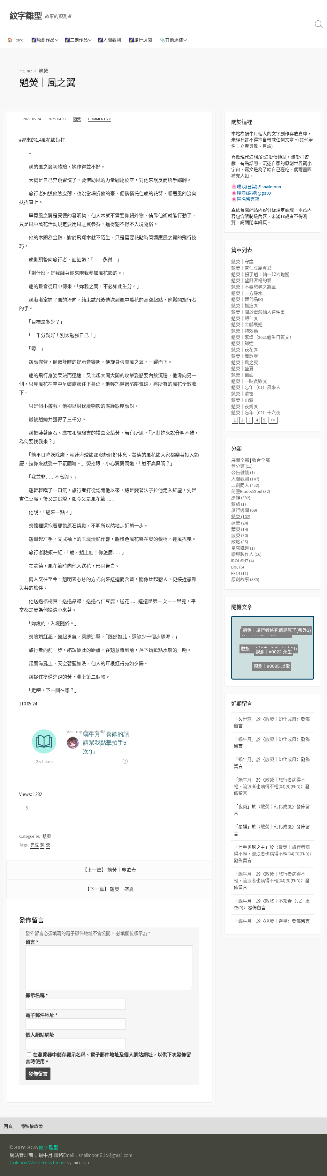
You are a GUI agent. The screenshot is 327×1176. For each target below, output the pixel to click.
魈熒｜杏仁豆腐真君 (251, 268)
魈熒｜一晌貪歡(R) (249, 381)
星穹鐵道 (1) (243, 548)
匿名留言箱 (248, 199)
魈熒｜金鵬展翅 (246, 324)
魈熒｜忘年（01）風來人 (255, 387)
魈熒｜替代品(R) (247, 299)
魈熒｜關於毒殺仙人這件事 (258, 312)
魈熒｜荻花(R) (245, 350)
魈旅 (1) (238, 504)
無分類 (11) (242, 466)
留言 (32, 942)
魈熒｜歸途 (242, 343)
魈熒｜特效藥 (244, 331)
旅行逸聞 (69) (244, 510)
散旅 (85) (239, 542)
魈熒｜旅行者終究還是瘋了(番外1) (275, 639)
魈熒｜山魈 (242, 400)
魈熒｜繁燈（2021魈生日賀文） (262, 337)
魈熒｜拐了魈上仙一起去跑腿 (260, 274)
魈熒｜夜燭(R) (245, 406)
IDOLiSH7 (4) (242, 560)
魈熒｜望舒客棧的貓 (251, 280)
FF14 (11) (239, 573)
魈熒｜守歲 (242, 261)
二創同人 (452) (245, 485)
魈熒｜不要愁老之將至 (253, 287)
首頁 (8, 1126)
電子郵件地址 (41, 1015)
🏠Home (15, 39)
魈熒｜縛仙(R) (245, 318)
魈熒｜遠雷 (242, 394)
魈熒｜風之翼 (244, 362)
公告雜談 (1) (243, 472)
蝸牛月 (245, 739)
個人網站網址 (40, 1035)
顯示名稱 (37, 995)
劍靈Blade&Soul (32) (250, 491)
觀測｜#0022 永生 (274, 650)
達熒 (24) (239, 523)
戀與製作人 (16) (246, 554)
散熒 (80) (239, 535)
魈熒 (43, 70)
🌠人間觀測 (109, 39)
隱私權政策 (31, 1126)
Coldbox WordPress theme (38, 1162)
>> (273, 420)
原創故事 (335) (245, 579)
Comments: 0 (99, 118)
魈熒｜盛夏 (122, 889)
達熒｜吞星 (276, 921)
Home (25, 70)
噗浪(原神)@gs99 (254, 193)
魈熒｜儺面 (242, 375)
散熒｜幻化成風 (280, 719)
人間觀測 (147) (245, 479)
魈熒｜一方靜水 (246, 293)
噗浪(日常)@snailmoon (259, 187)
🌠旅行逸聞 (140, 39)
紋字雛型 (48, 1147)
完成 (34, 845)
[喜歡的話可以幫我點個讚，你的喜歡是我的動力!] (21, 808)
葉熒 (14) (239, 529)
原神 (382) (240, 498)
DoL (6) (237, 567)
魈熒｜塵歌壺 (121, 870)
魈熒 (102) (240, 516)
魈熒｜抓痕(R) (245, 306)
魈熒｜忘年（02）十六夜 (255, 412)
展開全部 (240, 460)
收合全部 (261, 460)
